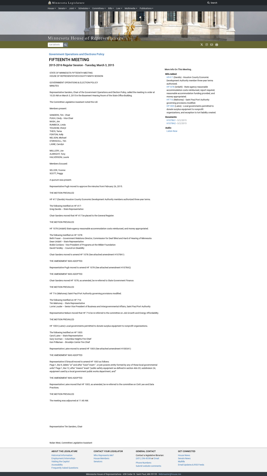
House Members (101, 458)
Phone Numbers (143, 462)
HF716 (170, 99)
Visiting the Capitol (60, 461)
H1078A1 (171, 120)
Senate (61, 8)
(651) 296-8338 (143, 458)
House (51, 8)
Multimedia (130, 8)
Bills (110, 8)
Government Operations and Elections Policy (76, 54)
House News (184, 455)
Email (156, 458)
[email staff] (211, 44)
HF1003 (171, 106)
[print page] (216, 44)
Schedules (83, 8)
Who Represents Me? (104, 455)
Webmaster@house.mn (170, 474)
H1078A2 (171, 123)
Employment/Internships (63, 458)
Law (118, 8)
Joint (71, 8)
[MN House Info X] (201, 44)
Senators (98, 461)
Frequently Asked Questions (64, 468)
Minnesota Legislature (68, 2)
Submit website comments (148, 466)
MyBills (181, 461)
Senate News (184, 458)
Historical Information (61, 455)
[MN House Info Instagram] (206, 44)
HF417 (170, 77)
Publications (146, 8)
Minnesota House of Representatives (85, 38)
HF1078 (171, 87)
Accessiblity (57, 464)
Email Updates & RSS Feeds (191, 464)
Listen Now (172, 131)
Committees (98, 8)
